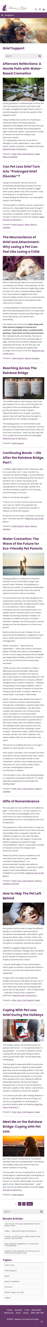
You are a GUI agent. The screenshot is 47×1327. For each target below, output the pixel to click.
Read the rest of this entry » (15, 149)
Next (30, 1204)
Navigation (9, 15)
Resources (9, 1313)
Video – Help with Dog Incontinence (20, 1231)
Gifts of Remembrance (21, 801)
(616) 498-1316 (37, 1313)
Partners (15, 883)
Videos (7, 1297)
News (37, 154)
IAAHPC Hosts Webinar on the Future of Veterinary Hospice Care (22, 1252)
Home (9, 1310)
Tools (26, 1310)
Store (18, 1313)
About (26, 1313)
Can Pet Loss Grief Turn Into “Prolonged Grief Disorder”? (21, 171)
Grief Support (28, 154)
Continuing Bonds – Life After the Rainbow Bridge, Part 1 (23, 458)
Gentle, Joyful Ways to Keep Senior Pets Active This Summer (22, 1237)
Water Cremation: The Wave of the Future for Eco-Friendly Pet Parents (23, 544)
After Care (16, 154)
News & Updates (10, 157)
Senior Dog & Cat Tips (14, 1292)
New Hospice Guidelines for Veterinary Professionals (22, 1244)
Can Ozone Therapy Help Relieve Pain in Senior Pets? (22, 1224)
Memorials (36, 1310)
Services (18, 1310)
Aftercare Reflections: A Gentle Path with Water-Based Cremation (22, 69)
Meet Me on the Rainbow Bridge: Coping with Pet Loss (22, 1127)
